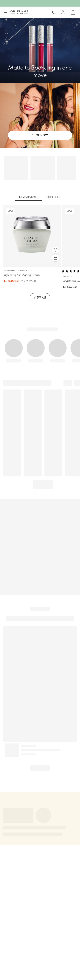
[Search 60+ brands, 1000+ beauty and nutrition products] (54, 12)
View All (40, 297)
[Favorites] (55, 250)
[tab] (28, 197)
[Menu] (5, 12)
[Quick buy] (55, 257)
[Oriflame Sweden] (19, 12)
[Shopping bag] (73, 12)
